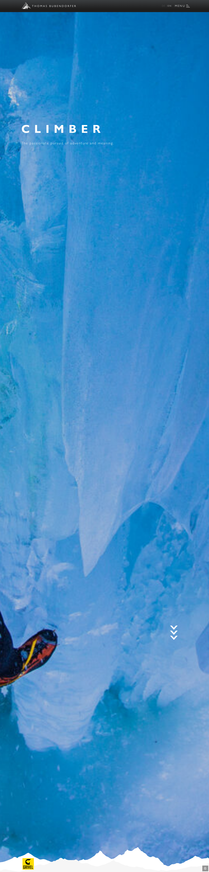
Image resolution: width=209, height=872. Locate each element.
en (169, 5)
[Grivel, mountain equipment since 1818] (28, 863)
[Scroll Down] (174, 633)
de (163, 5)
